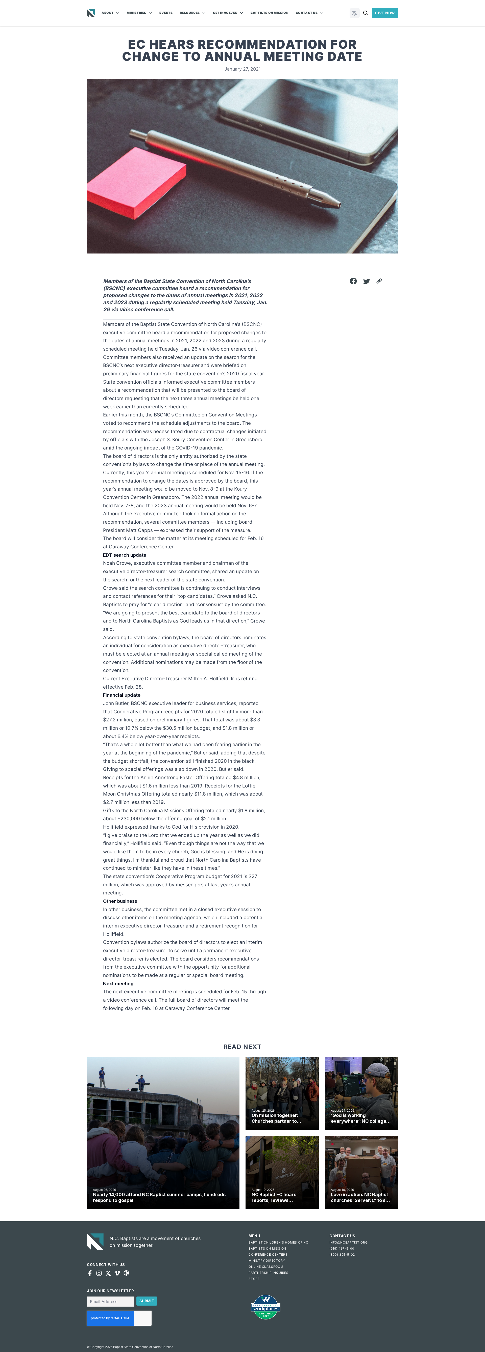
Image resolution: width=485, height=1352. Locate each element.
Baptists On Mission (269, 13)
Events (166, 13)
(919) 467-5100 (341, 1248)
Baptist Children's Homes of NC (278, 1242)
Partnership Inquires (268, 1273)
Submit (146, 1301)
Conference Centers (268, 1254)
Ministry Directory (267, 1260)
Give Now (385, 13)
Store (254, 1279)
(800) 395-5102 (342, 1254)
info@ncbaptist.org (348, 1242)
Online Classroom (266, 1267)
